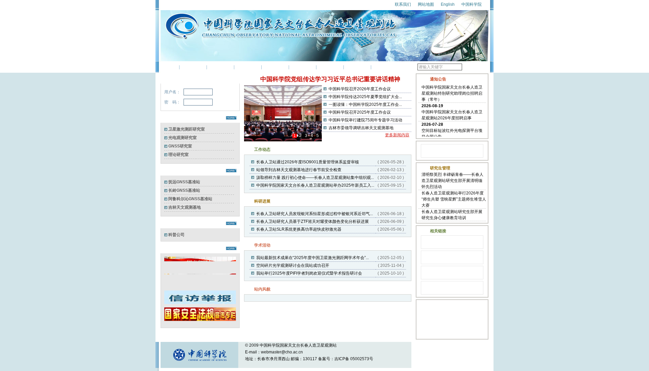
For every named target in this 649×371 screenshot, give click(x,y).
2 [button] (300, 136)
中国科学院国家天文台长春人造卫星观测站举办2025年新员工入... (315, 185)
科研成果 (275, 67)
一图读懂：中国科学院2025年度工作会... (365, 104)
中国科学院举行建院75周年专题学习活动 (365, 120)
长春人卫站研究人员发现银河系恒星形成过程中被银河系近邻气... (314, 213)
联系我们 (403, 4)
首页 (170, 67)
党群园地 (330, 67)
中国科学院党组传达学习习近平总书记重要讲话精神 (330, 79)
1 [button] (294, 136)
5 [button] (317, 136)
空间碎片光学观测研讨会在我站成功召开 (292, 265)
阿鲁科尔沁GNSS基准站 (190, 198)
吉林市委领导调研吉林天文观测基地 (361, 127)
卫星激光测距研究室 (186, 129)
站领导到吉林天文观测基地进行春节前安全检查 (298, 169)
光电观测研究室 (182, 137)
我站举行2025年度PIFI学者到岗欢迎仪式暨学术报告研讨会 (309, 273)
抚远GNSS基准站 (184, 182)
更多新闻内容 (397, 135)
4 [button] (312, 136)
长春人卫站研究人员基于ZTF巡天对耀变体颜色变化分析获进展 (312, 221)
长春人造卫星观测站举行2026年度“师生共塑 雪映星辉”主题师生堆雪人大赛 (454, 199)
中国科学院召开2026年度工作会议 (360, 89)
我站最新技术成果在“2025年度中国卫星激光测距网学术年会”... (312, 257)
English (448, 4)
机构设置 (220, 67)
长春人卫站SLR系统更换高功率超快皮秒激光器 (298, 229)
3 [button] (306, 136)
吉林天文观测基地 (184, 207)
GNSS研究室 (180, 146)
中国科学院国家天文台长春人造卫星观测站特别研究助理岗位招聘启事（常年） (452, 91)
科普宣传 (357, 67)
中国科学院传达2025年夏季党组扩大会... (365, 96)
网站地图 (426, 4)
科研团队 (248, 67)
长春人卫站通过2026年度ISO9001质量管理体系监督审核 (307, 162)
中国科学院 (471, 4)
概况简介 (193, 67)
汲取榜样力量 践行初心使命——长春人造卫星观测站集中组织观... (315, 177)
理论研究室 (178, 154)
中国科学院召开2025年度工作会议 (360, 112)
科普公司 (176, 234)
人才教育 (302, 67)
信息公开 (385, 67)
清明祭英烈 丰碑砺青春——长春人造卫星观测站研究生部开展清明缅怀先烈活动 (452, 180)
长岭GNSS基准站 (184, 190)
